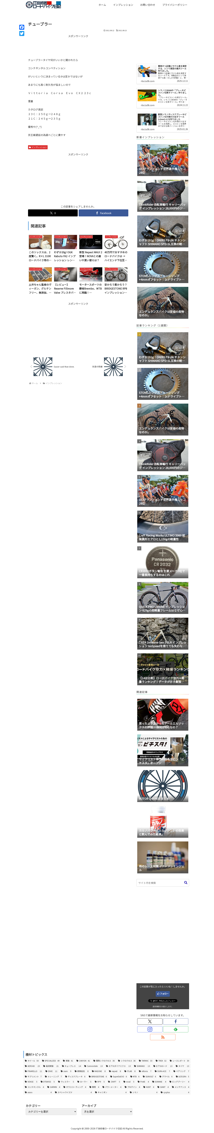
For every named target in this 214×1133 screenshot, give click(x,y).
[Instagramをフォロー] (149, 1029)
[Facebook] (22, 27)
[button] (186, 882)
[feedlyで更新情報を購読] (175, 1029)
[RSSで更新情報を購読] (162, 1037)
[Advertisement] (78, 46)
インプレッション (39, 147)
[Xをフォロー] (149, 1021)
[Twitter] (22, 33)
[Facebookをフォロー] (175, 1021)
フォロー (164, 993)
